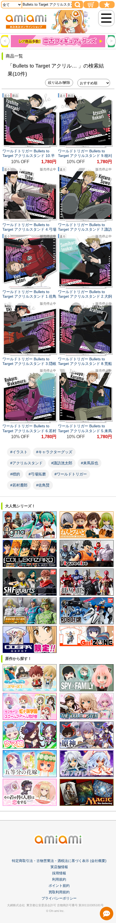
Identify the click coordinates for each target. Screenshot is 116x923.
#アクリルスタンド (26, 463)
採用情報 (59, 873)
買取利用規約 (59, 892)
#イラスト (19, 452)
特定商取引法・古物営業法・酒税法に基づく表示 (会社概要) (59, 861)
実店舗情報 (59, 867)
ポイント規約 (59, 886)
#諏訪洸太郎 (61, 463)
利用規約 (59, 879)
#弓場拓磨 (37, 474)
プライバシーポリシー (59, 898)
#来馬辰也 (89, 463)
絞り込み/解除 (59, 82)
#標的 (15, 474)
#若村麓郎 (19, 485)
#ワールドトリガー (70, 474)
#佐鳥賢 (43, 485)
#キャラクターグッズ (54, 452)
